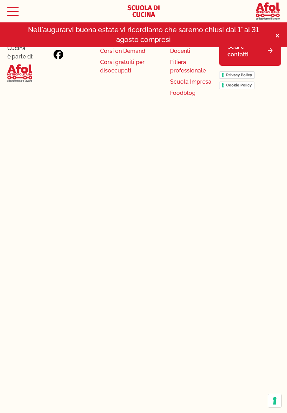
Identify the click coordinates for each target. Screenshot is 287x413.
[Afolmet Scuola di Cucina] (143, 11)
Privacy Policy (239, 74)
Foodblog (183, 93)
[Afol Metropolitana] (268, 11)
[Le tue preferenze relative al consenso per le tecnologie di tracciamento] (274, 400)
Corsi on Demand (122, 51)
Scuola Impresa (190, 81)
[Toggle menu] (13, 11)
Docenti (180, 51)
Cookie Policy (239, 85)
